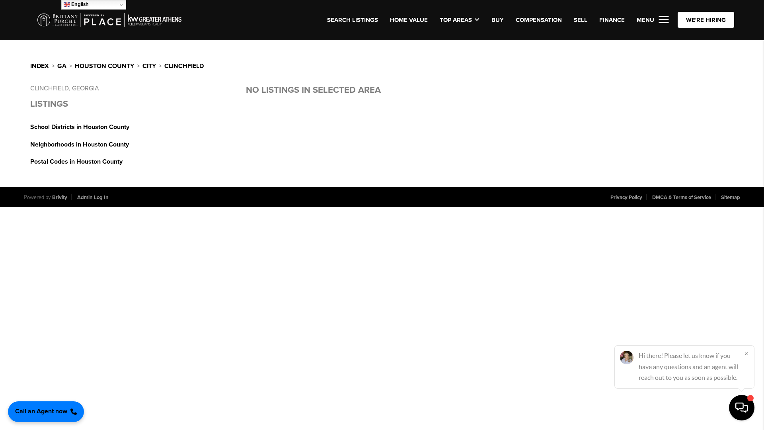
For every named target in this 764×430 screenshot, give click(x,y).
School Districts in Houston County (79, 127)
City (149, 66)
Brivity (59, 197)
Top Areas (456, 19)
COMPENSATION (539, 19)
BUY (497, 19)
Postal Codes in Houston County (76, 162)
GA (61, 66)
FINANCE (612, 19)
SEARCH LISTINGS (352, 19)
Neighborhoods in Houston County (79, 145)
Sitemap (730, 197)
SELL (580, 19)
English (79, 4)
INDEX (39, 66)
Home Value (409, 19)
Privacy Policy (626, 197)
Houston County (104, 66)
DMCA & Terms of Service (681, 197)
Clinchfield (184, 66)
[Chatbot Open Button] (741, 407)
